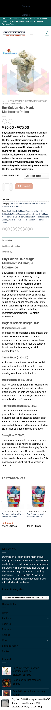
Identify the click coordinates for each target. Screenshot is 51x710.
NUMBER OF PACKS (10, 176)
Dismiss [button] (26, 6)
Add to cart (24, 186)
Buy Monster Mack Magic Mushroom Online (13, 515)
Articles (6, 635)
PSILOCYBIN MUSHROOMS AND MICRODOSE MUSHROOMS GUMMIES (24, 102)
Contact (6, 651)
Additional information (11, 246)
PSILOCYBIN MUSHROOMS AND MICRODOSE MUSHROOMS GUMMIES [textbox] (25, 597)
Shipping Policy (10, 645)
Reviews (6, 629)
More (4, 640)
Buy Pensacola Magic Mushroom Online (36, 515)
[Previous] (2, 508)
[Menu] (31, 33)
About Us (6, 624)
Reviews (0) (7, 252)
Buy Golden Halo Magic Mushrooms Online (24, 211)
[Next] (49, 508)
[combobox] (25, 598)
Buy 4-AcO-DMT (20, 699)
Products (6, 618)
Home (4, 101)
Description (7, 240)
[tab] (25, 240)
